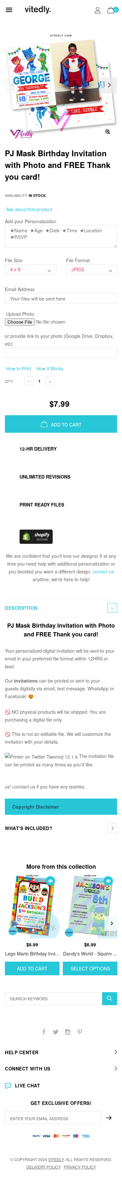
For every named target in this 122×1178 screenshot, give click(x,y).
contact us (103, 571)
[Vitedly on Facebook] (43, 1032)
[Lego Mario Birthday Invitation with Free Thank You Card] (32, 905)
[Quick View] (50, 881)
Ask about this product (28, 209)
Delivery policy (43, 1167)
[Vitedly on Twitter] (55, 1032)
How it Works (49, 368)
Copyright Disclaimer (35, 806)
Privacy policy (80, 1167)
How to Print (18, 368)
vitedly (56, 1159)
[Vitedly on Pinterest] (80, 1032)
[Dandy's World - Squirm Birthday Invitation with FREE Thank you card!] (90, 905)
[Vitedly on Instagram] (67, 1032)
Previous (10, 923)
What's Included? (28, 828)
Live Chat (27, 1085)
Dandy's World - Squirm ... (90, 953)
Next (111, 923)
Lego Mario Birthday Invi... (32, 953)
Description (21, 608)
